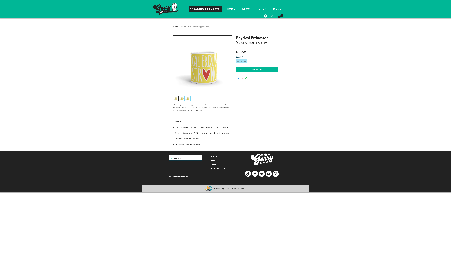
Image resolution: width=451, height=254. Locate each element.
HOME (213, 156)
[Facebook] (255, 174)
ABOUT (213, 160)
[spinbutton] (241, 61)
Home (175, 27)
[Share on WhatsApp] (246, 78)
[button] (280, 16)
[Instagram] (276, 174)
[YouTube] (269, 174)
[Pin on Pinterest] (242, 78)
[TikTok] (248, 174)
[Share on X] (251, 78)
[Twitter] (262, 174)
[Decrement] (237, 61)
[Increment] (245, 61)
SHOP (213, 164)
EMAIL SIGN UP (217, 168)
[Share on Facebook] (237, 78)
